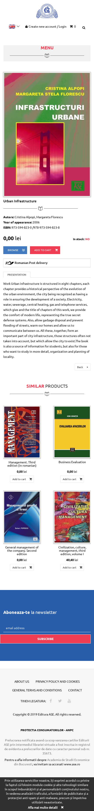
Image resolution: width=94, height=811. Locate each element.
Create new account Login (47, 26)
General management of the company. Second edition (21, 550)
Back (80, 367)
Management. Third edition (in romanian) (22, 463)
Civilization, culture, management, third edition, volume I (72, 550)
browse (13, 250)
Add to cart (43, 250)
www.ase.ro (72, 764)
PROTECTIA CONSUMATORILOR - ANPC (47, 730)
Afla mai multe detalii (43, 807)
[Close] (62, 807)
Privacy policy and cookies (58, 681)
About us (21, 681)
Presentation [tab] (16, 274)
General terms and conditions (37, 690)
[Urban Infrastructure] (47, 134)
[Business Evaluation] (72, 432)
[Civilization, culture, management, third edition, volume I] (72, 517)
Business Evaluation (72, 462)
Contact (75, 690)
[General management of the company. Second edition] (21, 517)
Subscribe (45, 639)
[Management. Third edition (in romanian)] (21, 432)
